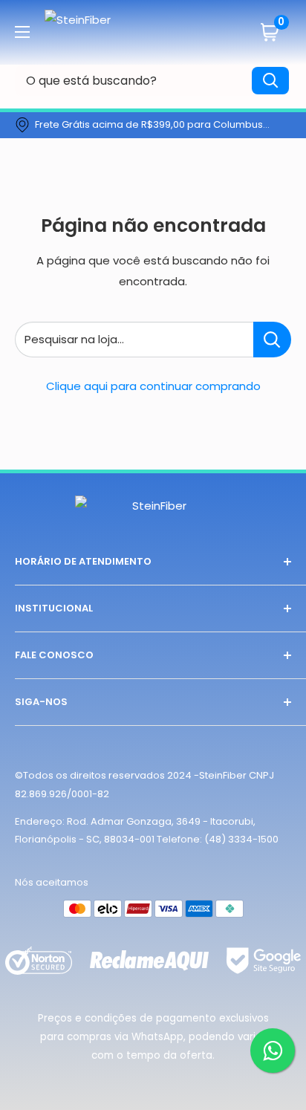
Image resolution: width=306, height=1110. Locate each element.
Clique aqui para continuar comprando (153, 386)
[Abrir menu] (22, 32)
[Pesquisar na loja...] (272, 339)
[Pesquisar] (270, 80)
